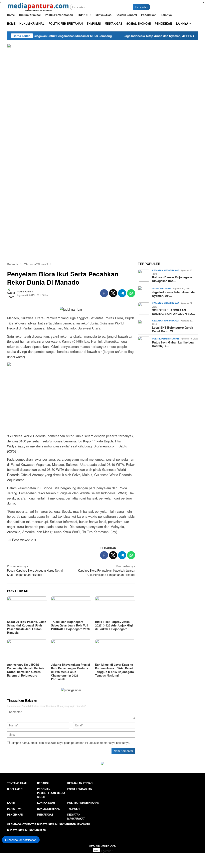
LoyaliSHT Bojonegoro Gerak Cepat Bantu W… (172, 329)
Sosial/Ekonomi (161, 288)
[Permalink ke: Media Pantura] (12, 293)
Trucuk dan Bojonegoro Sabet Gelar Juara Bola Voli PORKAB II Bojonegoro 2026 (70, 625)
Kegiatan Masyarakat (165, 270)
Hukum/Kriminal (48, 809)
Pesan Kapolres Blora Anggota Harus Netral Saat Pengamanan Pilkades (35, 570)
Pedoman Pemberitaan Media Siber (51, 793)
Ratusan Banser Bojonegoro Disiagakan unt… (172, 279)
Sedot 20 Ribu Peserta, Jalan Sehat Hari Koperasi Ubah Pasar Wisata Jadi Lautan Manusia (26, 627)
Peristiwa (14, 809)
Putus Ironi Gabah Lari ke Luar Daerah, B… (173, 344)
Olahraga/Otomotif (21, 824)
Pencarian (141, 7)
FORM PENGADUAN (79, 789)
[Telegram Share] (122, 293)
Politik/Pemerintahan (165, 338)
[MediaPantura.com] (38, 7)
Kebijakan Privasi (80, 783)
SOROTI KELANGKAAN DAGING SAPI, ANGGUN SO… (173, 311)
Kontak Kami (46, 803)
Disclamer (14, 789)
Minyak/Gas (45, 814)
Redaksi (43, 783)
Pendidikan (15, 814)
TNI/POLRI (73, 809)
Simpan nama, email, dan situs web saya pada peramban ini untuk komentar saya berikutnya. (70, 743)
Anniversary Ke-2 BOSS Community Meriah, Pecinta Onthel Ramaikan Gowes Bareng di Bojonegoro (25, 670)
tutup (96, 850)
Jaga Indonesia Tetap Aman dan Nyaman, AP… (174, 293)
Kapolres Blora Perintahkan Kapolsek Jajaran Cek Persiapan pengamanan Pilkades (106, 570)
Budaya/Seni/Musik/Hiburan (56, 824)
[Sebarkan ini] (104, 293)
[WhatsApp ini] (131, 293)
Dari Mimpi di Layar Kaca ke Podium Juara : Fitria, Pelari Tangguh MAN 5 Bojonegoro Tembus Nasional (114, 670)
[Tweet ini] (113, 293)
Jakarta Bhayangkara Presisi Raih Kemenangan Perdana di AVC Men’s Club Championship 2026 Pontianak (70, 672)
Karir (11, 803)
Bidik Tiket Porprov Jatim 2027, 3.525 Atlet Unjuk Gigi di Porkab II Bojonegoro (114, 625)
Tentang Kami (17, 783)
